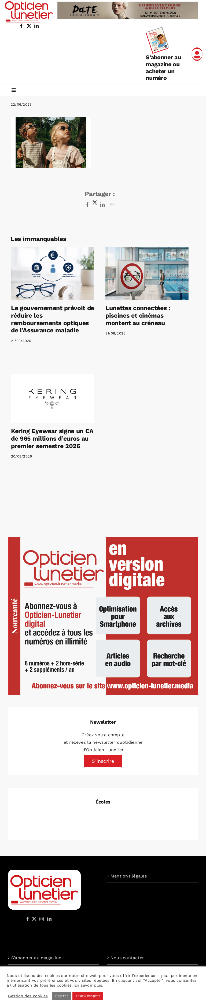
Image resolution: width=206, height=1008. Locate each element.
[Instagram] (41, 919)
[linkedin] (36, 26)
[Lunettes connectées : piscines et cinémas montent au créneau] (147, 273)
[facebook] (21, 26)
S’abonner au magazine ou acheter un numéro (163, 67)
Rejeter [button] (61, 996)
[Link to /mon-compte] (197, 54)
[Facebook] (27, 919)
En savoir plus (88, 985)
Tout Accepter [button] (88, 996)
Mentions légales (129, 876)
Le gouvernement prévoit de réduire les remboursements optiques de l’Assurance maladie (52, 319)
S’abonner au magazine (36, 957)
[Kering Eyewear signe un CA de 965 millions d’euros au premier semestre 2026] (52, 398)
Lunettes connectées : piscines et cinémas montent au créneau (137, 315)
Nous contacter (127, 957)
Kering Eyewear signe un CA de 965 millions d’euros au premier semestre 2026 (52, 438)
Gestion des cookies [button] (28, 996)
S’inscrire (103, 761)
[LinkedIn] (49, 919)
